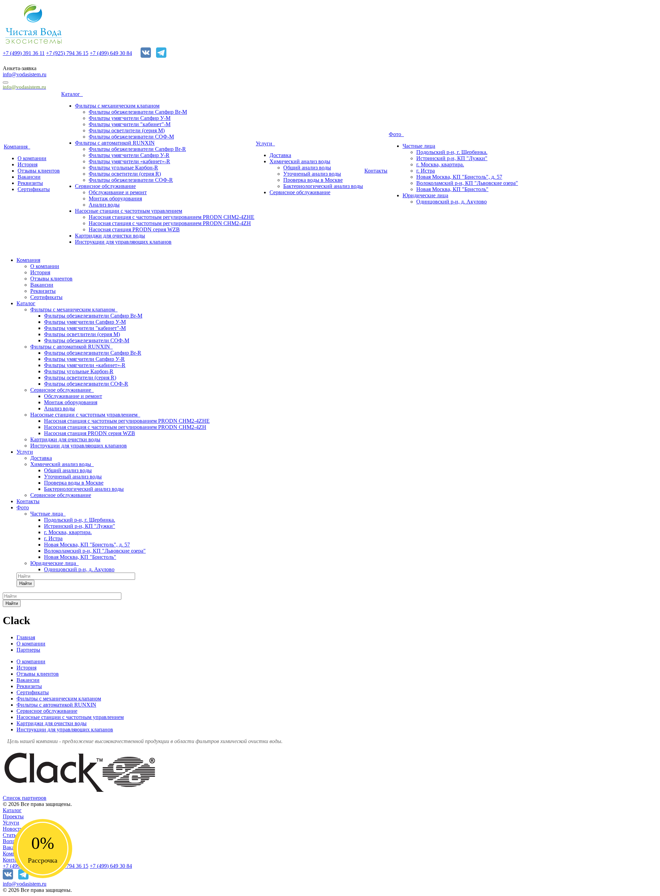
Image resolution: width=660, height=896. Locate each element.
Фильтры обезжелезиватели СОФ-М (131, 137)
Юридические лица (425, 195)
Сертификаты (34, 189)
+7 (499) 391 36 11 (24, 53)
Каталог (72, 94)
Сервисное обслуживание (105, 186)
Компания (17, 147)
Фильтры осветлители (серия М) (127, 130)
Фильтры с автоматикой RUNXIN (115, 143)
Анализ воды (104, 205)
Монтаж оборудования (115, 198)
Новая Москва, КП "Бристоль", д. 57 (459, 177)
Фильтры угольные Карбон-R (123, 167)
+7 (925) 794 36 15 (67, 53)
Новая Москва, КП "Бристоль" (452, 189)
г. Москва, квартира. (440, 164)
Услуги (265, 143)
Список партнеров (24, 798)
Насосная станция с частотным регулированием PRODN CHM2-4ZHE (171, 217)
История (27, 164)
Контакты (375, 171)
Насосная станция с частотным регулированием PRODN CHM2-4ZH (170, 223)
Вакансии (29, 177)
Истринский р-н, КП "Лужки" (451, 158)
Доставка (280, 155)
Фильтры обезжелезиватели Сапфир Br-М (138, 112)
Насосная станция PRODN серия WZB (134, 229)
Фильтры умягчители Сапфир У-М (129, 118)
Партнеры (28, 650)
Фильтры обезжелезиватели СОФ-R (131, 180)
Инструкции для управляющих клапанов (123, 242)
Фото (396, 134)
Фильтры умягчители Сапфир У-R (129, 155)
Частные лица (419, 146)
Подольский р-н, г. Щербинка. (451, 152)
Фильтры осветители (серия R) (125, 174)
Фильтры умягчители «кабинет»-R (129, 161)
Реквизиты (30, 183)
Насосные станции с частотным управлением (128, 211)
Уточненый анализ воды (312, 174)
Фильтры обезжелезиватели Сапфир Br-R (137, 149)
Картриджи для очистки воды (110, 236)
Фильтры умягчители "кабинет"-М (129, 124)
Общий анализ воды (307, 167)
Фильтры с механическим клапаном (117, 106)
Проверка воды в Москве (313, 180)
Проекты (13, 816)
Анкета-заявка (19, 68)
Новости (13, 829)
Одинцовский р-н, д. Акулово (451, 201)
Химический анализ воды (300, 161)
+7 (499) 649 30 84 (111, 53)
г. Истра (425, 171)
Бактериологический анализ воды (323, 186)
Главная (25, 637)
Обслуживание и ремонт (118, 192)
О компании (32, 158)
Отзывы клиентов (39, 171)
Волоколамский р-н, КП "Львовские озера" (467, 183)
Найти (25, 583)
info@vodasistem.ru (24, 74)
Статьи (11, 835)
